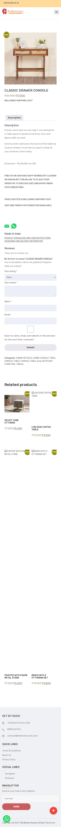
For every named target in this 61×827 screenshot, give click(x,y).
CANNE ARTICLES (24, 358)
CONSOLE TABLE (12, 361)
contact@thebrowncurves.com (22, 736)
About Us (6, 755)
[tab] (14, 117)
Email (7, 314)
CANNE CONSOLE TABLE (44, 358)
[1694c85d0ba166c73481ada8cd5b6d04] (30, 58)
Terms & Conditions (11, 750)
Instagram (9, 774)
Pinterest (9, 778)
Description (14, 117)
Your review (11, 282)
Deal (39, 361)
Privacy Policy (9, 759)
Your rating (10, 271)
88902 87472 (14, 729)
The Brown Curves (28, 823)
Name (8, 301)
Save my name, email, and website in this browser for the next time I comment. (29, 337)
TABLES (20, 364)
